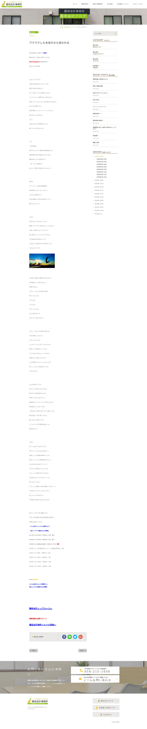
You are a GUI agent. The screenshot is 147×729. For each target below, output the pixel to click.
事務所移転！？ (97, 113)
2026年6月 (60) (102, 164)
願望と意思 (96, 142)
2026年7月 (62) (102, 161)
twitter (75, 637)
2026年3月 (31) (102, 171)
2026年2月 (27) (102, 174)
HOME (61, 27)
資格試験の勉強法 (98, 120)
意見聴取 (95, 135)
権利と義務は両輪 (98, 86)
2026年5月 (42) (102, 166)
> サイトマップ (31, 708)
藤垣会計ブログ (68, 27)
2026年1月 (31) (102, 177)
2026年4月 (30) (102, 169)
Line (70, 637)
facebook (64, 637)
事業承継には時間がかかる (100, 79)
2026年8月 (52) (102, 159)
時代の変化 (96, 99)
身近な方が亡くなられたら (100, 93)
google (80, 637)
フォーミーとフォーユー (100, 106)
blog (33, 32)
